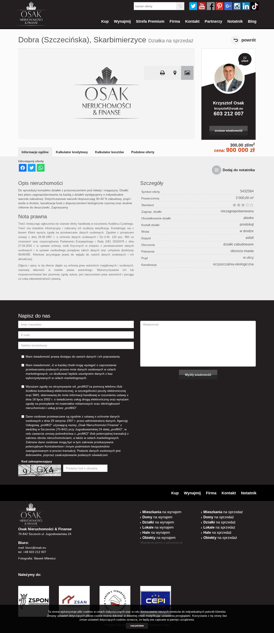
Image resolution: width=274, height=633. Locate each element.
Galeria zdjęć (187, 73)
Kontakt (192, 21)
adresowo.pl (174, 542)
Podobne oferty (142, 152)
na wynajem (161, 512)
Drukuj (162, 73)
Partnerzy (213, 21)
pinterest (219, 6)
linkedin (246, 6)
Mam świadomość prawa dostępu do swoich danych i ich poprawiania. (73, 356)
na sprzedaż (223, 512)
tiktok (255, 6)
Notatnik (235, 21)
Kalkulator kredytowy (72, 152)
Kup (105, 21)
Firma (175, 21)
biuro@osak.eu (35, 547)
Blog (252, 21)
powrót (248, 40)
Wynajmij (122, 21)
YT (202, 6)
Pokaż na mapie (175, 73)
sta (237, 6)
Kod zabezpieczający (36, 461)
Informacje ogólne (35, 152)
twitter (193, 6)
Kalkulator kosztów (109, 152)
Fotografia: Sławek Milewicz (37, 558)
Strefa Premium (150, 21)
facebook (211, 6)
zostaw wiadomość (229, 130)
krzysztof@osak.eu (228, 108)
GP (228, 6)
